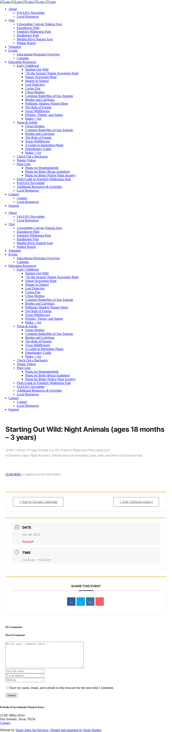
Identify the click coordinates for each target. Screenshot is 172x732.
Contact (5, 723)
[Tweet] (81, 601)
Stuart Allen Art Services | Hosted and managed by (49, 730)
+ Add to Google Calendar (38, 502)
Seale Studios (92, 730)
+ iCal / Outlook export (136, 502)
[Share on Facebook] (71, 601)
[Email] (99, 601)
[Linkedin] (90, 601)
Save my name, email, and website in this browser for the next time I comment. (62, 688)
